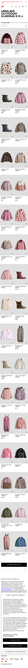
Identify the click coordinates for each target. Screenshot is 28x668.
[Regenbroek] (21, 334)
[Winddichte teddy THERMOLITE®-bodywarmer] (21, 393)
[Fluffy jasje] (7, 157)
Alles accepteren (15, 640)
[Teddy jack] (7, 38)
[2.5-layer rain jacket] (21, 68)
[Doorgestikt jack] (7, 512)
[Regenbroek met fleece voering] (7, 541)
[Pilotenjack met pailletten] (7, 334)
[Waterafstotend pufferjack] (7, 185)
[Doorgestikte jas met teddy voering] (7, 245)
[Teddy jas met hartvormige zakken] (21, 423)
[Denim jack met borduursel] (21, 541)
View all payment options (6, 663)
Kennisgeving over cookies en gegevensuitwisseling (10, 635)
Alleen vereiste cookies (15, 645)
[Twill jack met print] (21, 127)
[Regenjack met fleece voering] (7, 393)
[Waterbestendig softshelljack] (21, 38)
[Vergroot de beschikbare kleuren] (2, 53)
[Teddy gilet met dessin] (7, 68)
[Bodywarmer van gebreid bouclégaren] (7, 304)
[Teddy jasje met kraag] (21, 363)
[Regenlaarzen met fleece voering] (21, 274)
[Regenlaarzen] (7, 98)
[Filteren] (26, 26)
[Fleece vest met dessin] (21, 215)
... (17, 569)
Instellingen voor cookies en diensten (15, 651)
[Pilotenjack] (21, 512)
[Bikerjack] (21, 453)
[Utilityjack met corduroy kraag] (21, 245)
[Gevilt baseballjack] (21, 157)
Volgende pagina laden (14, 564)
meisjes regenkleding (6, 590)
